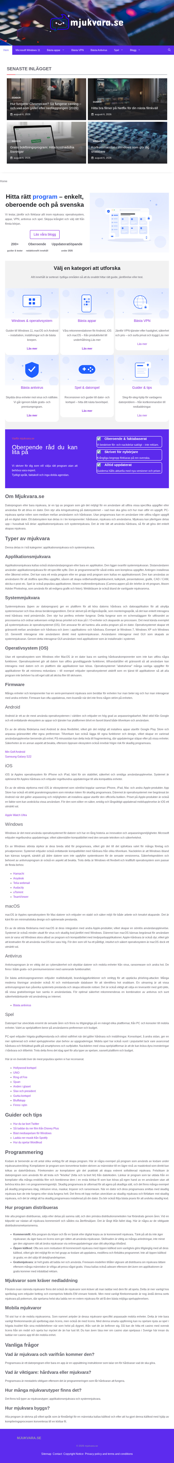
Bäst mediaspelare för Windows (32, 1133)
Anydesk (18, 878)
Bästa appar (53, 50)
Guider (16, 98)
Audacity (18, 887)
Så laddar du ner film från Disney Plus (36, 1128)
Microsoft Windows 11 (28, 50)
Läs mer (32, 348)
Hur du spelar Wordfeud (27, 1142)
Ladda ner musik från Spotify (30, 1137)
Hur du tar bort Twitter (26, 1123)
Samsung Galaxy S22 (18, 756)
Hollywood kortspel (24, 1067)
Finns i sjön (20, 1105)
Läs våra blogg (45, 234)
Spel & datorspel (87, 387)
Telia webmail (21, 883)
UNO (16, 1072)
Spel (116, 50)
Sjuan (16, 1081)
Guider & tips (142, 387)
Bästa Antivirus (99, 50)
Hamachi (18, 873)
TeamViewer (20, 896)
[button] (169, 50)
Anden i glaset (22, 1086)
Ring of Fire (20, 1077)
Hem (6, 50)
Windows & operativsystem (32, 321)
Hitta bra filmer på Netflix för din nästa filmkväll (124, 108)
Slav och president (24, 1091)
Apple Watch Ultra (16, 815)
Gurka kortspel (22, 1095)
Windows (98, 141)
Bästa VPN (77, 50)
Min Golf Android (15, 751)
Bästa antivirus (32, 387)
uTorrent (18, 892)
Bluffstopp (19, 1100)
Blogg (133, 50)
